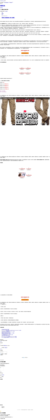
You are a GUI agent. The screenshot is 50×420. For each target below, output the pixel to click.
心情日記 (6, 11)
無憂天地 (2, 5)
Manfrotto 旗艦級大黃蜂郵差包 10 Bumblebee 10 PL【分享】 (9, 337)
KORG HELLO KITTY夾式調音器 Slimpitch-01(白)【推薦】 (9, 336)
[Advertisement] (25, 391)
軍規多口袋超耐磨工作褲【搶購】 (8, 17)
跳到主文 (1, 7)
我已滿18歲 (2, 418)
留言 (6, 345)
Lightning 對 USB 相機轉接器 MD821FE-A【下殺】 (8, 331)
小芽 (0, 341)
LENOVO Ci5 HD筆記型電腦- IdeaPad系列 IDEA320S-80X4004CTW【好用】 (11, 330)
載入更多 (1, 350)
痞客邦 (4, 345)
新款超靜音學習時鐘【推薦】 (5, 329)
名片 (2, 14)
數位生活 (6, 347)
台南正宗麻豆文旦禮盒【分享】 (6, 335)
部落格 (3, 13)
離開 (4, 418)
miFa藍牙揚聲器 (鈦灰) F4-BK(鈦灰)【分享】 (7, 334)
